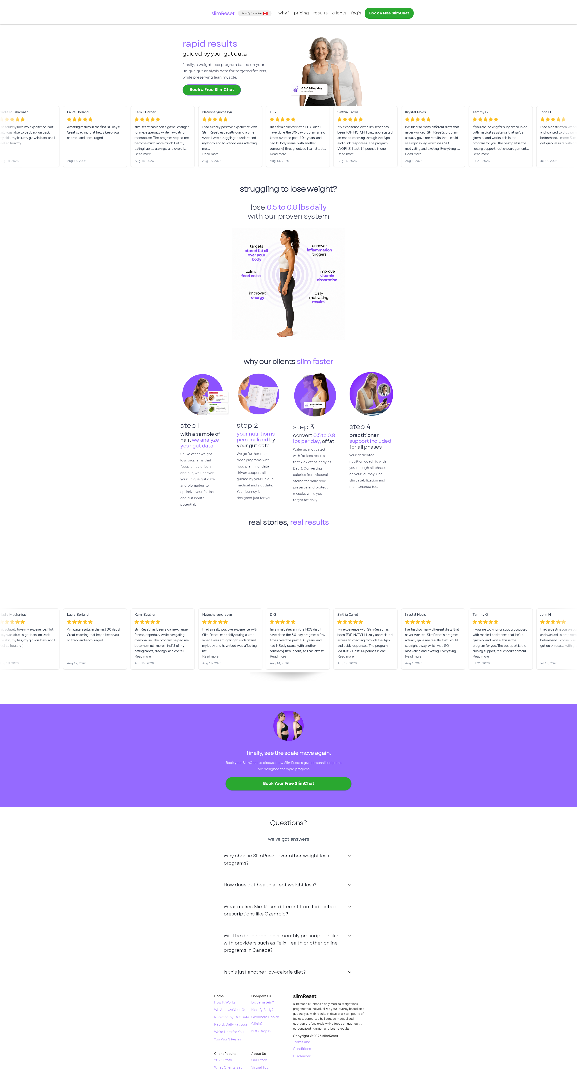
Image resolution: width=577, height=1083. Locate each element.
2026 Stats (223, 1060)
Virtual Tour (260, 1067)
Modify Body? (262, 1010)
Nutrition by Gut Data (231, 1017)
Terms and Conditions (302, 1046)
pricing (301, 13)
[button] (288, 859)
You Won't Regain (228, 1039)
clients (339, 13)
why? (283, 13)
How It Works (225, 1002)
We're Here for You (229, 1032)
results (320, 13)
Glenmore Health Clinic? (265, 1021)
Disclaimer (302, 1056)
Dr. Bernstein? (262, 1002)
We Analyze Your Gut (231, 1010)
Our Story (259, 1060)
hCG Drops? (261, 1031)
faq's (356, 13)
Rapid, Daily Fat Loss (231, 1024)
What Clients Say (228, 1067)
